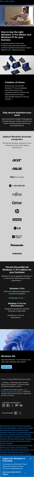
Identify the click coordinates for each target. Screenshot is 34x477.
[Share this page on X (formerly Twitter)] (20, 413)
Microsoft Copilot (25, 426)
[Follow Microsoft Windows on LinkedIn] (3, 405)
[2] (2, 390)
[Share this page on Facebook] (15, 413)
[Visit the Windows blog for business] (16, 405)
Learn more (6, 367)
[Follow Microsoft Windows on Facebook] (8, 405)
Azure (24, 445)
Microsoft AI (4, 445)
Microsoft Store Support (20, 430)
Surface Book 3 (5, 426)
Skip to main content (7, 1)
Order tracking (23, 432)
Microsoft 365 (5, 428)
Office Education (13, 439)
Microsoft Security (15, 445)
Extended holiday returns (8, 432)
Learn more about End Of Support (11, 473)
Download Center (6, 430)
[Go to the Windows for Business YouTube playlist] (21, 405)
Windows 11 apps (16, 428)
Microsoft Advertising (20, 448)
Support (31, 432)
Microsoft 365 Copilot (7, 450)
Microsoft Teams (21, 450)
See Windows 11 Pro (16, 298)
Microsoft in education (8, 434)
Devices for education (23, 434)
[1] (2, 382)
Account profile (27, 428)
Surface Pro (15, 426)
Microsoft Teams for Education (10, 437)
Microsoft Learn (12, 452)
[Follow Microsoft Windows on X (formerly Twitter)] (12, 405)
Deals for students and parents (20, 441)
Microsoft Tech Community (22, 454)
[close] (30, 459)
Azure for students (6, 443)
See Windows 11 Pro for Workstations (15, 316)
